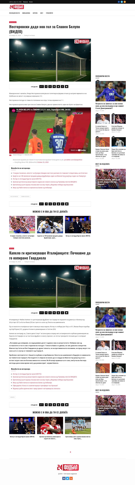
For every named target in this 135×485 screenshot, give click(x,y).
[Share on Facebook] (46, 86)
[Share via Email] (66, 86)
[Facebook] (119, 2)
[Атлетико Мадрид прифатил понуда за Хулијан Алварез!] (119, 119)
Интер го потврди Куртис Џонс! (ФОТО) (27, 179)
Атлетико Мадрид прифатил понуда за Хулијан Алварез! (118, 128)
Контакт (31, 2)
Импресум (25, 2)
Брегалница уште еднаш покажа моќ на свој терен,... (77, 438)
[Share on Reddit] (58, 86)
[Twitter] (122, 2)
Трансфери (49, 13)
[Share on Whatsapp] (62, 86)
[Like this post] (42, 86)
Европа (35, 13)
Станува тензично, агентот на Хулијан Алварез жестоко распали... (22, 237)
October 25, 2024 (42, 162)
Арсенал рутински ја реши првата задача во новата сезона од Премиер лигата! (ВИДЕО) (45, 182)
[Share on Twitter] (50, 86)
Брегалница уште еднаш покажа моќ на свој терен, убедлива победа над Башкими (43, 185)
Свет (41, 13)
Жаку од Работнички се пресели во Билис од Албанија (32, 188)
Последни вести (14, 13)
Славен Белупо (25, 196)
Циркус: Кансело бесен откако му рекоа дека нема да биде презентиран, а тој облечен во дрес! (102, 152)
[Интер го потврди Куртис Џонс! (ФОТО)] (78, 224)
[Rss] (125, 2)
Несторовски (14, 196)
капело (12, 397)
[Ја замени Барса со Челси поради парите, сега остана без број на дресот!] (103, 119)
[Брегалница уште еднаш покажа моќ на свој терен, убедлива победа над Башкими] (78, 425)
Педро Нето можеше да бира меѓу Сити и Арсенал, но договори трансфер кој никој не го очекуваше (119, 152)
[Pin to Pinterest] (54, 86)
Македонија (26, 13)
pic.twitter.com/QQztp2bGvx (73, 160)
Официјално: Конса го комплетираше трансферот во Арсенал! (35, 386)
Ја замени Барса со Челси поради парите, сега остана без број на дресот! (102, 128)
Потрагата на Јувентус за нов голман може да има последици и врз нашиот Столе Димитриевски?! (110, 105)
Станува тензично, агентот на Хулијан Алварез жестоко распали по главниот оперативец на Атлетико (50, 173)
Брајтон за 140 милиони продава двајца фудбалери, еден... (50, 237)
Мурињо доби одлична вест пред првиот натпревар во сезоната (36, 389)
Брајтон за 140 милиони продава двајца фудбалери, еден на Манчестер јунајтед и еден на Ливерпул (49, 176)
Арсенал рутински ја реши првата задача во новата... (50, 438)
